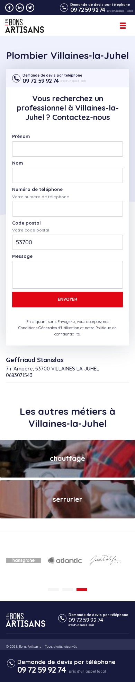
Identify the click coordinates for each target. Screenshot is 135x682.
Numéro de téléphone (37, 189)
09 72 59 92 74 (87, 9)
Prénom (21, 136)
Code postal (26, 223)
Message (22, 256)
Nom (17, 163)
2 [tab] (67, 589)
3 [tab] (81, 589)
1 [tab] (53, 589)
